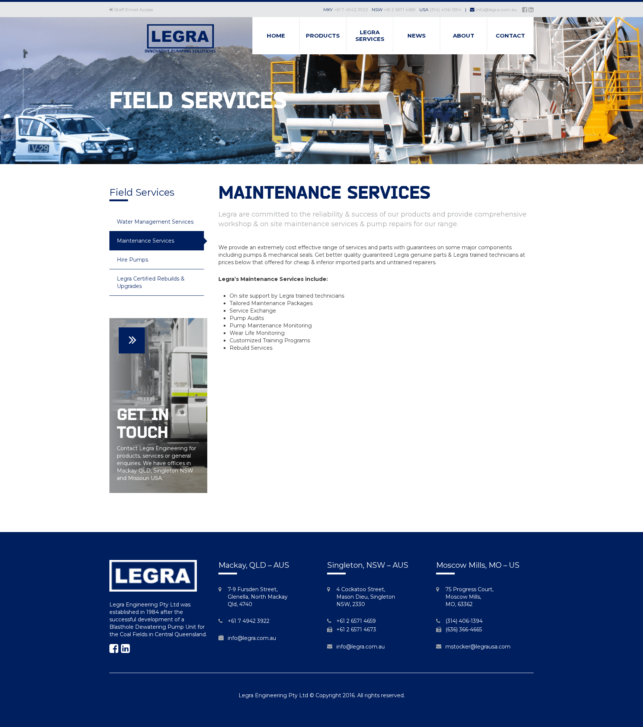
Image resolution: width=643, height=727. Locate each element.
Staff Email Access (133, 9)
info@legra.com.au (496, 9)
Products (323, 35)
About (463, 35)
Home (276, 35)
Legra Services (369, 35)
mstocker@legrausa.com (478, 646)
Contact (510, 35)
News (416, 35)
